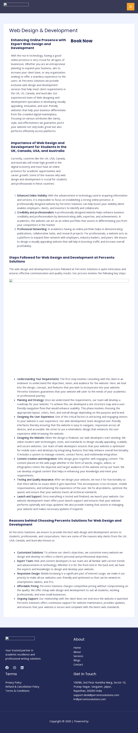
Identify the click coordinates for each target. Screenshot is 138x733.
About (77, 652)
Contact (78, 664)
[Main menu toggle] (130, 6)
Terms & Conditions (17, 690)
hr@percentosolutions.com (89, 699)
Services (78, 656)
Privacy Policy (13, 682)
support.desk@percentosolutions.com (96, 695)
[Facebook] (7, 667)
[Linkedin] (22, 667)
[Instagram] (14, 667)
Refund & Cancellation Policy (22, 686)
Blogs (76, 660)
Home (77, 647)
